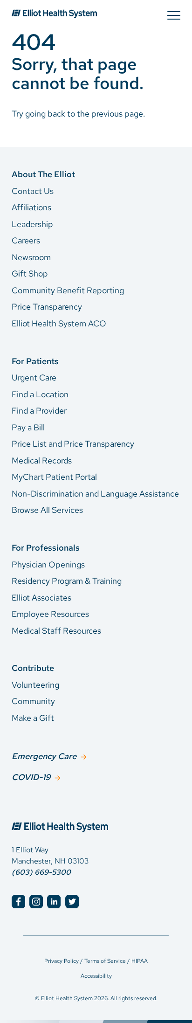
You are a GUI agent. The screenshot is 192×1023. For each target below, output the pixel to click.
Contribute (33, 668)
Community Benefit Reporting (68, 290)
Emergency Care (44, 756)
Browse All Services (47, 510)
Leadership (32, 224)
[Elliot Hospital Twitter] (72, 901)
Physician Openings (48, 564)
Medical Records (42, 460)
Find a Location (40, 394)
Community (33, 701)
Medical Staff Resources (56, 630)
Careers (26, 240)
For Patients (35, 361)
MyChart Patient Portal (54, 476)
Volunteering (35, 684)
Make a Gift (33, 717)
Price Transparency (47, 306)
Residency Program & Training (67, 580)
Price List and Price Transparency (73, 443)
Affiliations (31, 207)
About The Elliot (43, 174)
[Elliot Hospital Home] (96, 817)
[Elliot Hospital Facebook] (18, 901)
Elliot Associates (41, 597)
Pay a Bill (28, 427)
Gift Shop (30, 273)
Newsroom (31, 257)
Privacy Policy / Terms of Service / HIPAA (96, 961)
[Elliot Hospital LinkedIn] (54, 901)
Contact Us (33, 191)
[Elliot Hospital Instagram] (36, 901)
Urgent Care (34, 377)
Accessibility (96, 976)
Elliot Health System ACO (59, 323)
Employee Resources (50, 613)
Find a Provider (39, 410)
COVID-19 (31, 777)
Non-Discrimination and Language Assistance (95, 493)
